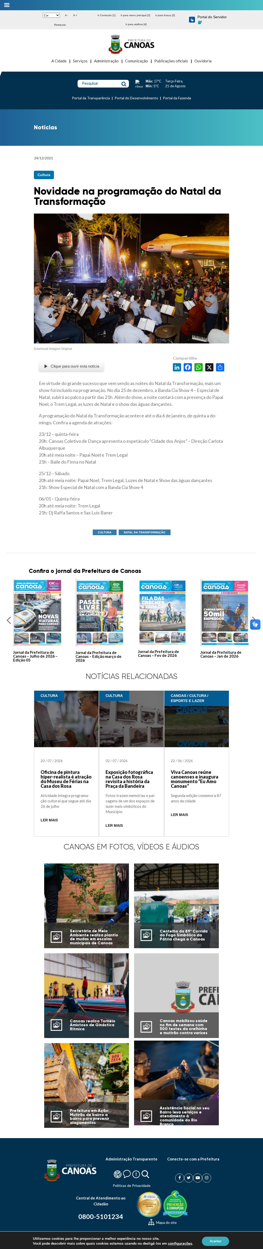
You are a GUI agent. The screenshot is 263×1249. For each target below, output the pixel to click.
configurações (180, 1243)
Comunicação (136, 61)
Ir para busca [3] (165, 15)
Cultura (43, 175)
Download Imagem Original (53, 349)
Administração (106, 61)
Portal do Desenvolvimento (136, 98)
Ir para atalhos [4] (136, 24)
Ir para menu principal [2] (135, 15)
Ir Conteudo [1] (107, 15)
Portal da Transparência (91, 98)
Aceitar (215, 1240)
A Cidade (59, 61)
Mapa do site (166, 1222)
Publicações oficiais (171, 61)
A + (75, 15)
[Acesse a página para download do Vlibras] (192, 20)
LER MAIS (49, 820)
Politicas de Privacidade (132, 1185)
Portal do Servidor (212, 17)
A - (66, 15)
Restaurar (60, 24)
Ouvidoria (203, 61)
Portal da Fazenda (177, 98)
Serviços (80, 61)
